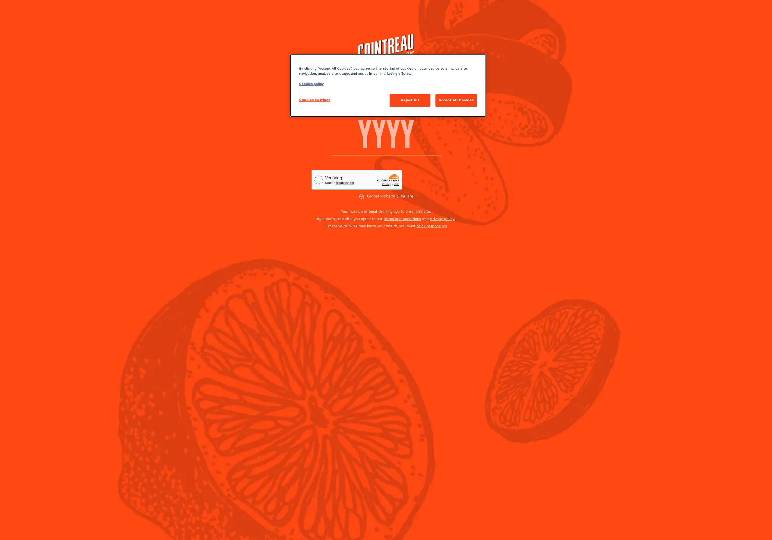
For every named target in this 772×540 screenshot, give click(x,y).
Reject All (410, 100)
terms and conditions (402, 219)
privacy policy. (442, 219)
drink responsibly (431, 226)
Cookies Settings (314, 100)
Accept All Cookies (456, 100)
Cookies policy (311, 84)
